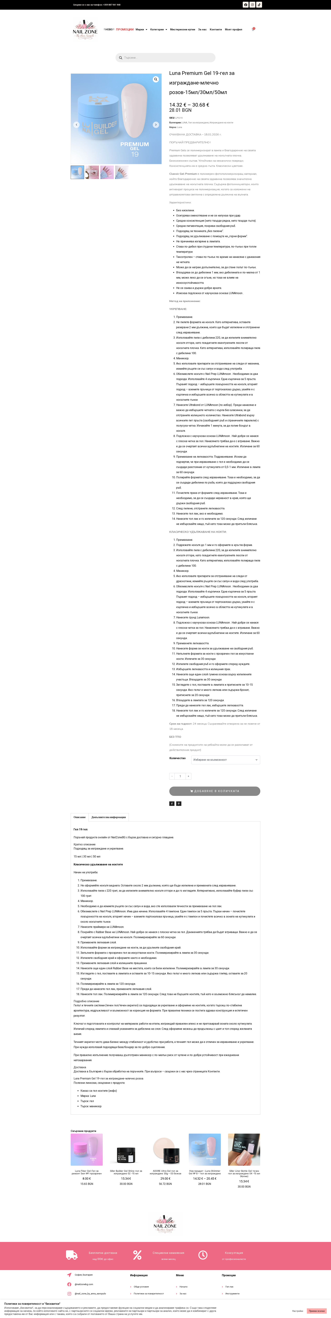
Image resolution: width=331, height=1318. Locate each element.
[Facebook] (246, 5)
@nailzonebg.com (84, 1284)
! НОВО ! (109, 29)
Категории (157, 29)
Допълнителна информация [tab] (108, 817)
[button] (156, 79)
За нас (202, 29)
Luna (179, 127)
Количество (177, 758)
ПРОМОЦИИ (125, 29)
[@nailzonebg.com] (69, 1284)
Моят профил (233, 29)
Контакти (216, 29)
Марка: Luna (88, 1096)
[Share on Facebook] (171, 803)
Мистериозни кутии (182, 29)
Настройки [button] (297, 1311)
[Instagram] (252, 5)
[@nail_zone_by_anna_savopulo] (69, 1294)
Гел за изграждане (198, 122)
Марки (140, 29)
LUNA (184, 122)
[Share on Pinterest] (178, 803)
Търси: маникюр (91, 1106)
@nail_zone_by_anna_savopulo (90, 1293)
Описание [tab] (80, 817)
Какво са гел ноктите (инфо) (99, 1090)
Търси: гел (87, 1101)
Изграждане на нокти (221, 122)
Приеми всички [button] (317, 1311)
